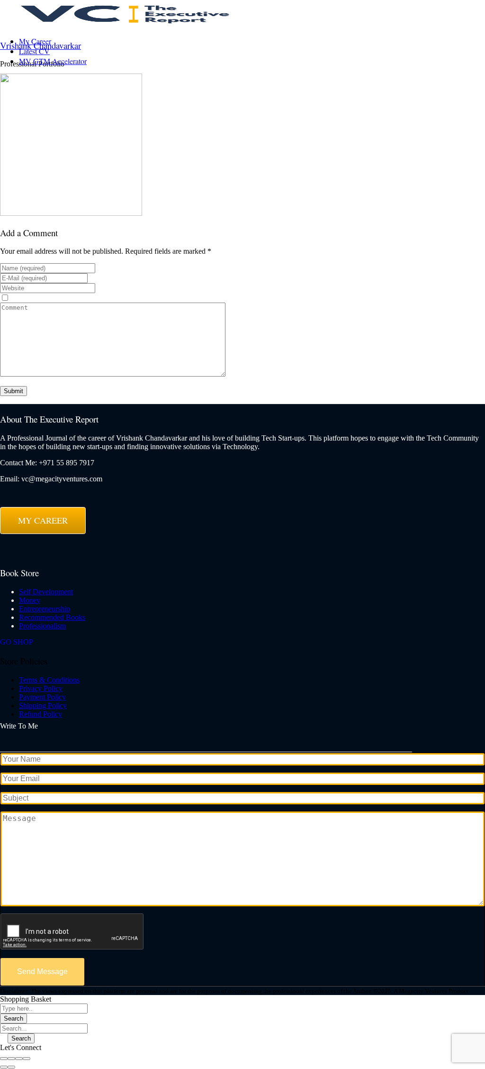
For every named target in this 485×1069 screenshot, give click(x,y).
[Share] (11, 1058)
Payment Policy (42, 697)
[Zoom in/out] (26, 1058)
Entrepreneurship (44, 609)
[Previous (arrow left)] (4, 1067)
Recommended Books (52, 617)
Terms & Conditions (49, 680)
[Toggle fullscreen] (19, 1058)
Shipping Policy (43, 705)
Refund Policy (40, 714)
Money (29, 600)
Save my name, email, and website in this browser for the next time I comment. (127, 298)
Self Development (46, 592)
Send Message (42, 972)
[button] (20, 1047)
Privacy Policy (41, 688)
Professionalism (42, 626)
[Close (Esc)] (4, 1058)
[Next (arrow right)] (11, 1067)
